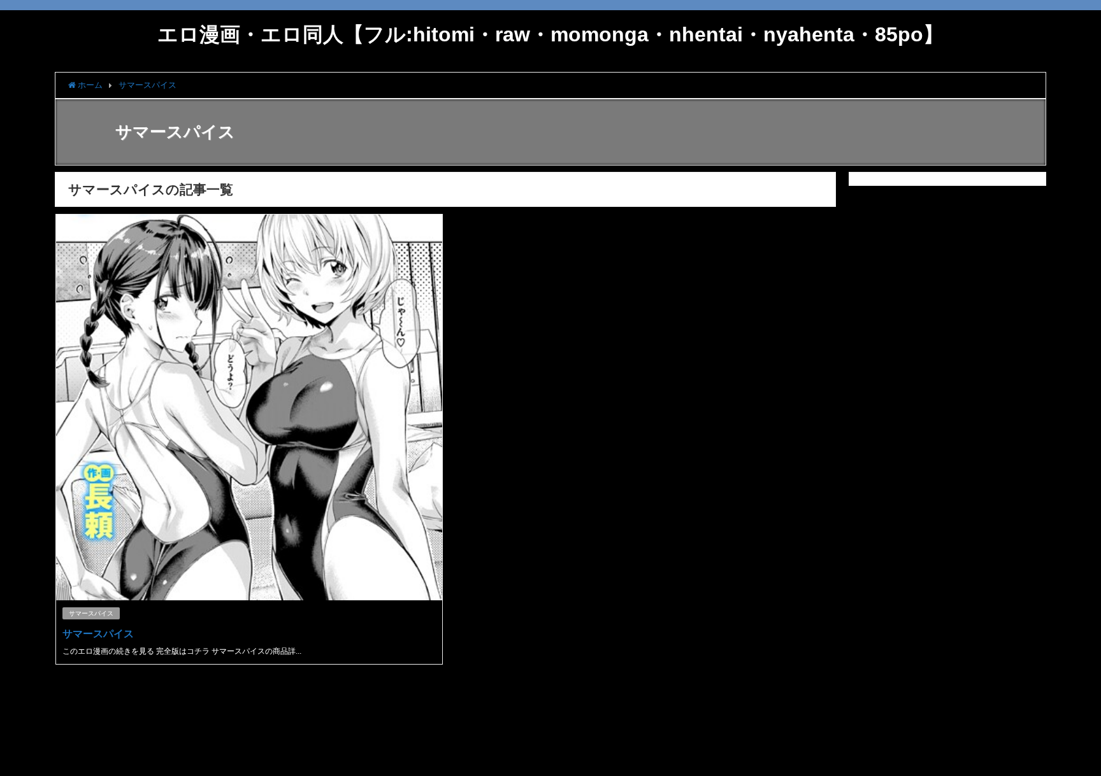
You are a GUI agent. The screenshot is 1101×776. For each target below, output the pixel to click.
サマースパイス (91, 613)
